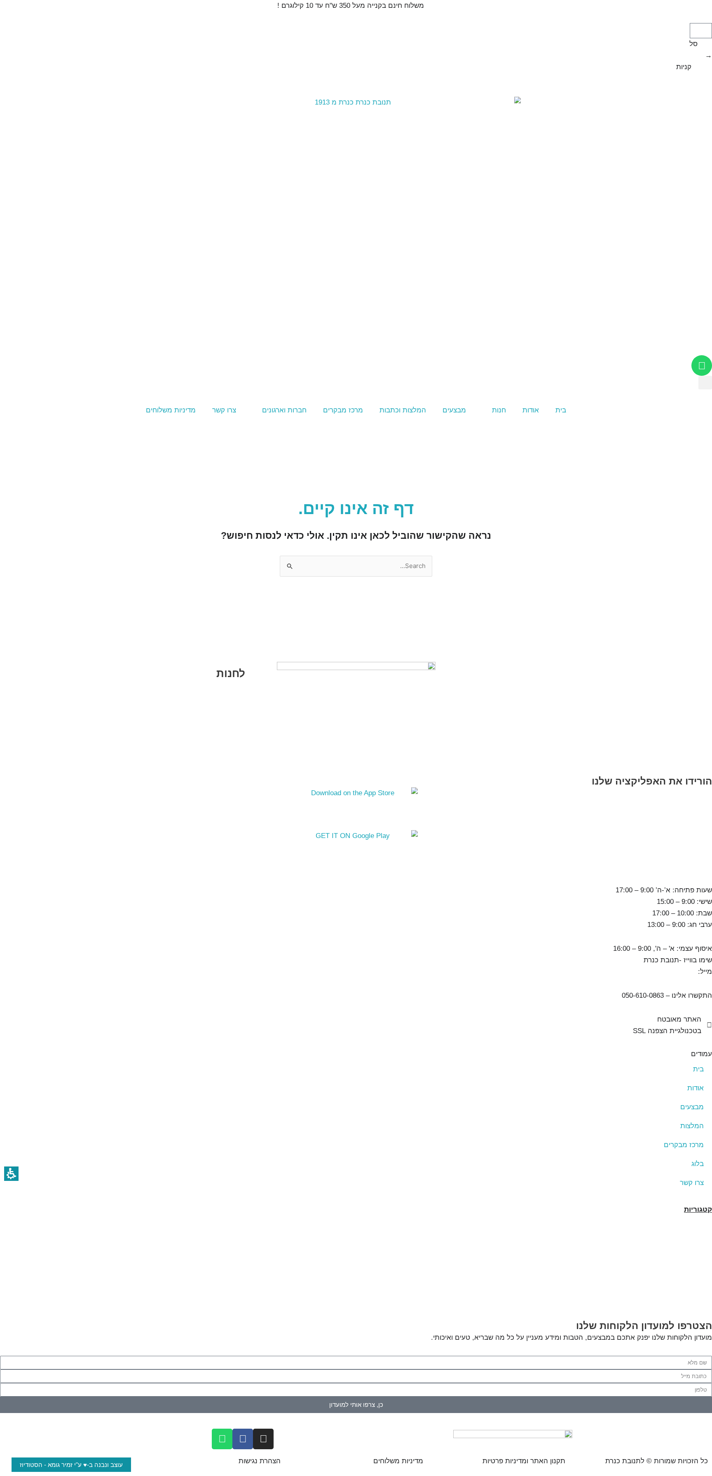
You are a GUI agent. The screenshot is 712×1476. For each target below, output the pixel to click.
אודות (530, 410)
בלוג (697, 1164)
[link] (356, 851)
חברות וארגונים (284, 410)
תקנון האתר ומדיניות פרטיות (523, 1461)
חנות (499, 410)
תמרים (701, 1221)
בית (560, 410)
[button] (701, 30)
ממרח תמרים (691, 1290)
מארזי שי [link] (698, 1255)
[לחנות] (230, 656)
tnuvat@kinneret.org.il (662, 971)
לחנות (230, 673)
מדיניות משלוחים (171, 410)
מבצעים (454, 410)
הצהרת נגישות (260, 1461)
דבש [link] (705, 1232)
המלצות (692, 1126)
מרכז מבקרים (343, 410)
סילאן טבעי (694, 1279)
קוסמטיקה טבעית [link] (684, 1244)
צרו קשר (224, 410)
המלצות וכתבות (402, 410)
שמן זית (700, 1267)
